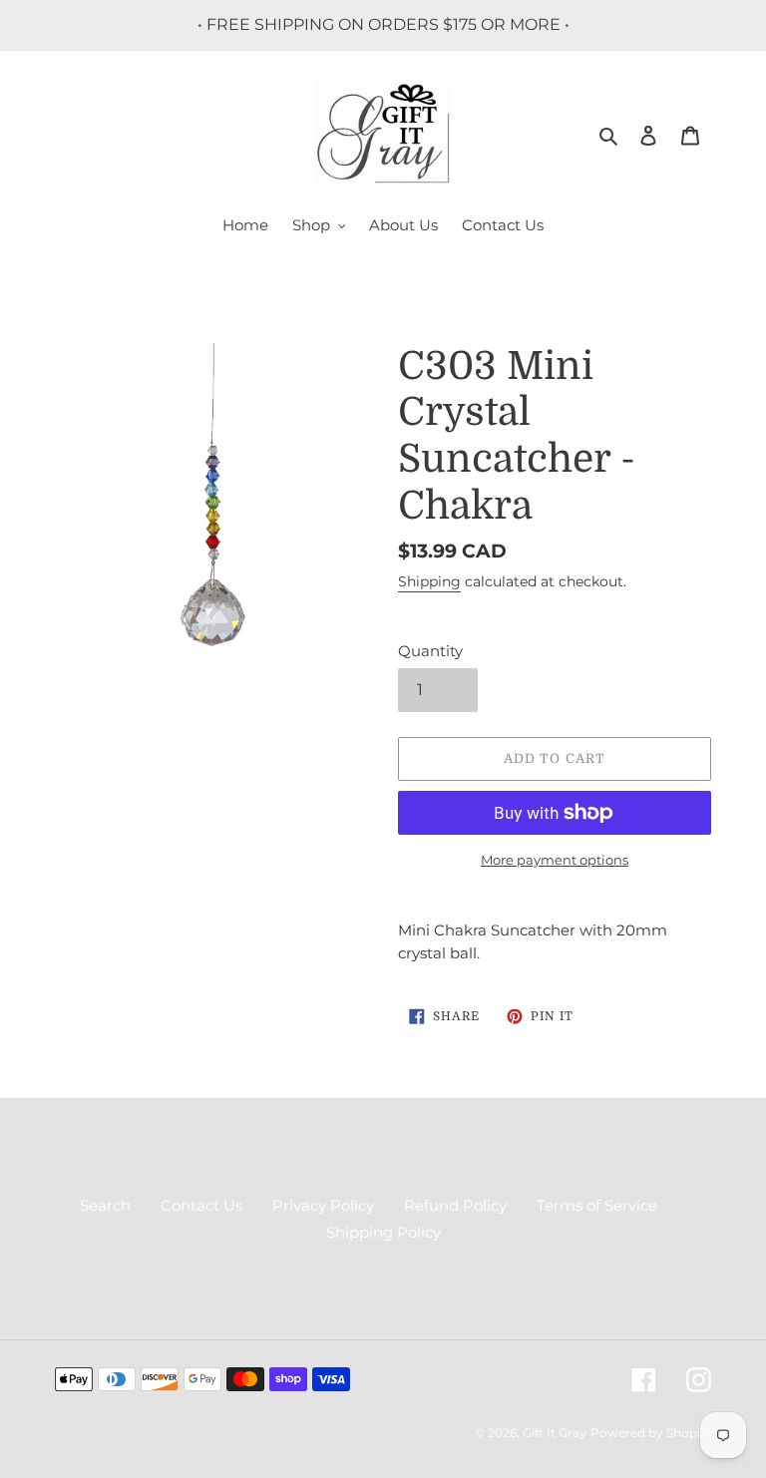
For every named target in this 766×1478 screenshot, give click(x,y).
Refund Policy (455, 1205)
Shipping (429, 581)
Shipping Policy (383, 1232)
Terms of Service (597, 1205)
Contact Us (201, 1205)
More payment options (554, 860)
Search (105, 1205)
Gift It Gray (554, 1432)
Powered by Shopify (650, 1432)
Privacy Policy (323, 1205)
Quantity (430, 650)
